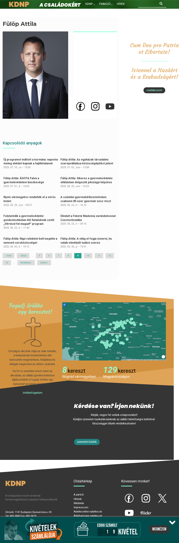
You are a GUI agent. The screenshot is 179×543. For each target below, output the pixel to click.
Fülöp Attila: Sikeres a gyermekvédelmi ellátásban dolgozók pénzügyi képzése (86, 180)
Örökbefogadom (32, 392)
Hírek (121, 4)
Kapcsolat (112, 11)
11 (100, 255)
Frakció (104, 4)
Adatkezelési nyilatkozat (88, 511)
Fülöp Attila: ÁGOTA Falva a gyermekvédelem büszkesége (23, 180)
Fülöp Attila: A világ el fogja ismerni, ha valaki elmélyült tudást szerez (86, 240)
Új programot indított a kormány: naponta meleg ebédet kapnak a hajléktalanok (30, 161)
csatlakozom (154, 90)
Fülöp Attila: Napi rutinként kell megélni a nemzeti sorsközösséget (30, 240)
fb (123, 495)
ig (140, 495)
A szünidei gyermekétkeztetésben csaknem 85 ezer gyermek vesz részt (85, 199)
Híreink (78, 499)
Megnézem (159, 529)
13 (8, 262)
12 (111, 255)
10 (89, 255)
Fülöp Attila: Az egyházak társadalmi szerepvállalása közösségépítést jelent (86, 161)
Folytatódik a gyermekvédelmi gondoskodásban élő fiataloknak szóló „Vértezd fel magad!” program (28, 219)
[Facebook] (81, 106)
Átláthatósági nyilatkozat (88, 515)
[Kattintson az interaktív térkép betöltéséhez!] (114, 331)
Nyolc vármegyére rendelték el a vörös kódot (29, 199)
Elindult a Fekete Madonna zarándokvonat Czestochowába (88, 218)
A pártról (79, 494)
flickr (141, 510)
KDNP (89, 4)
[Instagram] (95, 106)
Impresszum (81, 507)
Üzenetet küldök (87, 441)
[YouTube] (110, 106)
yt (123, 510)
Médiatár (79, 503)
